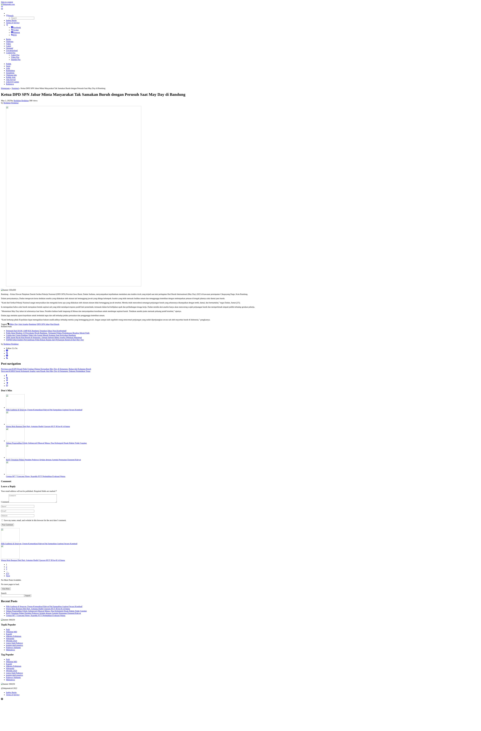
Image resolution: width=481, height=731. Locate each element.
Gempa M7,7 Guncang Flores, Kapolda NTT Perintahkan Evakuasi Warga (35, 476)
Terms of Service (12, 695)
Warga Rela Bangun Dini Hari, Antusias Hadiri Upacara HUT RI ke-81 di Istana (38, 426)
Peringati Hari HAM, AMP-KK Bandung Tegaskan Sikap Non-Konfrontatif (36, 331)
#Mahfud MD (11, 632)
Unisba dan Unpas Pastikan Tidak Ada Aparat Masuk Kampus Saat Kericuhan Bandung (41, 335)
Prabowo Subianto (13, 647)
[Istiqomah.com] (8, 4)
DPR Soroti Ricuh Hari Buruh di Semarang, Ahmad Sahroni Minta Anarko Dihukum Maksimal (44, 337)
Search (3, 593)
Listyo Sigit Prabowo (14, 643)
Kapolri (9, 634)
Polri (8, 629)
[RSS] (7, 358)
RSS (15, 35)
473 (7, 573)
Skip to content (7, 2)
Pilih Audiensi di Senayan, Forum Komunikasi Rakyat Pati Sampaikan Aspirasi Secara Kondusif (44, 410)
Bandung (32, 324)
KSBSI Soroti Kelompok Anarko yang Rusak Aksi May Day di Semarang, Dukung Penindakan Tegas (45, 371)
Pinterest (16, 32)
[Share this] (6, 376)
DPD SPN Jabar (43, 324)
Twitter (16, 30)
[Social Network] (7, 25)
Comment (5, 502)
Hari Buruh (54, 324)
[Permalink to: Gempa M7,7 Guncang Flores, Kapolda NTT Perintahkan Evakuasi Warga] (15, 474)
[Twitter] (7, 353)
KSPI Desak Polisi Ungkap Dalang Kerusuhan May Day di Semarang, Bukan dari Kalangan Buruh (46, 369)
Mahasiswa (10, 650)
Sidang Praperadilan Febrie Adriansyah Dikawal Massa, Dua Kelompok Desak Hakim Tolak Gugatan (46, 443)
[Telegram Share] (7, 383)
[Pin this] (7, 381)
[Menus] (2, 7)
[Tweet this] (7, 378)
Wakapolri (10, 638)
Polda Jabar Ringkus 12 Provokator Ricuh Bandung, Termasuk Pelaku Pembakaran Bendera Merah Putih (47, 333)
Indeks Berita (11, 692)
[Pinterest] (7, 356)
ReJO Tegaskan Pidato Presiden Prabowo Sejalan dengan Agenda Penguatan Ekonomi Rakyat (43, 460)
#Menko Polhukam (13, 636)
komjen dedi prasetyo (14, 645)
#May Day (13, 324)
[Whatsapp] (7, 386)
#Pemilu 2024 (11, 641)
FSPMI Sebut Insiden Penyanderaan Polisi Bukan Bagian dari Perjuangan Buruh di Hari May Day (45, 340)
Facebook (17, 27)
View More (6, 589)
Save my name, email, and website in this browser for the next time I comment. (35, 520)
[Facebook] (7, 351)
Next (8, 576)
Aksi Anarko (23, 324)
